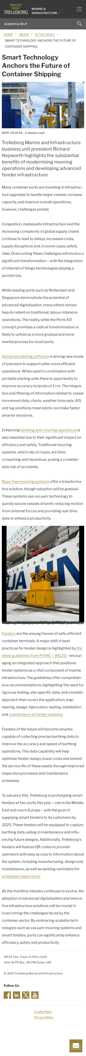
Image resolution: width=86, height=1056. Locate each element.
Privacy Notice (44, 1017)
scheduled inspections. (21, 876)
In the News (45, 34)
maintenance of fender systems (35, 714)
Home (8, 34)
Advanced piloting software (25, 356)
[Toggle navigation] (77, 9)
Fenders (9, 633)
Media (24, 34)
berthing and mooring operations (48, 430)
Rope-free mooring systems (25, 481)
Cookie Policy (43, 1011)
